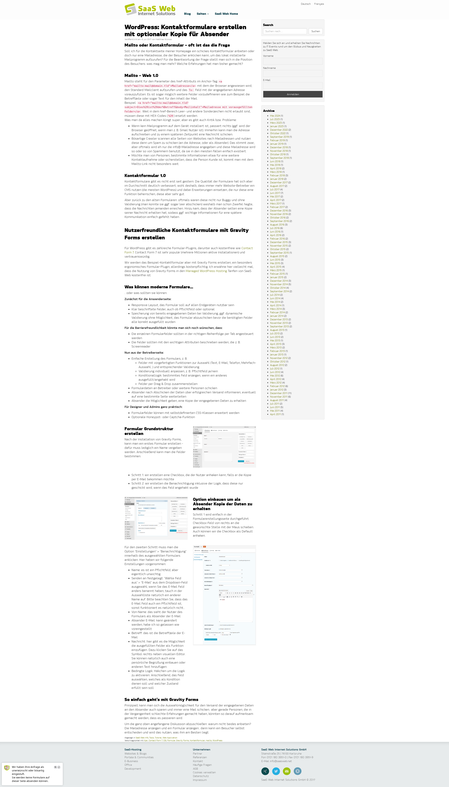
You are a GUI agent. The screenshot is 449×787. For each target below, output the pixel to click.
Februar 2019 (277, 140)
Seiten (201, 13)
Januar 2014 (276, 315)
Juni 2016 (275, 231)
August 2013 (277, 329)
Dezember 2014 (279, 280)
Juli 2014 (275, 294)
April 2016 (275, 235)
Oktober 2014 (278, 287)
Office (128, 764)
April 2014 (275, 305)
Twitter (276, 771)
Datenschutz (201, 776)
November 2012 (279, 357)
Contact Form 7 (155, 740)
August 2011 (277, 400)
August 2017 (277, 185)
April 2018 (275, 168)
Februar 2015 (277, 273)
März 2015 (276, 270)
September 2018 (279, 157)
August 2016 (277, 224)
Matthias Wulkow (164, 39)
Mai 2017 (275, 196)
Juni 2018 (275, 161)
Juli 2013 (275, 333)
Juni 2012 (275, 371)
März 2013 (276, 347)
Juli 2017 (274, 189)
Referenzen (200, 757)
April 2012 (275, 379)
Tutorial (158, 737)
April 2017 (275, 199)
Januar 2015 (276, 277)
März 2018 (276, 171)
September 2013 (279, 326)
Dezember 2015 (279, 242)
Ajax (146, 740)
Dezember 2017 (279, 182)
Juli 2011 (274, 403)
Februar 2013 (277, 350)
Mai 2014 (275, 301)
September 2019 (279, 136)
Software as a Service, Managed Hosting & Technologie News (151, 9)
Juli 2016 (275, 228)
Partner (197, 753)
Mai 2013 (275, 340)
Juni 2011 (275, 407)
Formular (171, 740)
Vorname (268, 55)
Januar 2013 (276, 354)
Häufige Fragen (202, 764)
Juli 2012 (274, 368)
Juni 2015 (275, 259)
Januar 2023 (277, 126)
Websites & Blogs (136, 753)
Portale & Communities (139, 757)
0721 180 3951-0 (277, 757)
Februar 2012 (277, 386)
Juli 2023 (275, 119)
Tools (151, 737)
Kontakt (198, 761)
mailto (209, 740)
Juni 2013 (275, 336)
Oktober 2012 (277, 361)
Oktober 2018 (278, 154)
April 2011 (275, 414)
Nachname (269, 67)
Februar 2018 (277, 175)
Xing (265, 771)
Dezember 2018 (279, 147)
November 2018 (279, 150)
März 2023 (276, 122)
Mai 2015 (275, 263)
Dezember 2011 (278, 393)
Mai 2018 (275, 164)
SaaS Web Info (142, 737)
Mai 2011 (275, 410)
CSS (164, 740)
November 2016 (279, 213)
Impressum (200, 780)
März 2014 (276, 308)
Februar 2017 (277, 206)
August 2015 (277, 256)
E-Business (131, 761)
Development (133, 768)
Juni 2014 (275, 298)
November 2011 (278, 396)
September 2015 (279, 252)
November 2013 (279, 322)
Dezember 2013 (279, 319)
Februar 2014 (277, 312)
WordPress (217, 740)
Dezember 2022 (279, 129)
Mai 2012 (275, 375)
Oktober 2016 (278, 217)
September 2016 (279, 220)
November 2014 (279, 284)
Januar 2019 (276, 143)
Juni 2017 (275, 192)
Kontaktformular (197, 740)
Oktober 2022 (278, 133)
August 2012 (277, 364)
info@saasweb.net (281, 761)
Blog (187, 13)
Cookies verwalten (204, 772)
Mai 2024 (275, 115)
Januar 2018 (276, 178)
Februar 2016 (277, 238)
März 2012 (276, 382)
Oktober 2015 (278, 249)
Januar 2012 (276, 389)
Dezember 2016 (279, 210)
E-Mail (266, 79)
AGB (195, 768)
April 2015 (275, 266)
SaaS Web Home (226, 13)
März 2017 (276, 203)
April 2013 (275, 343)
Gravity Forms (182, 740)
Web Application (170, 737)
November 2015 (279, 245)
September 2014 (279, 291)
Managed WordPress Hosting (206, 271)
